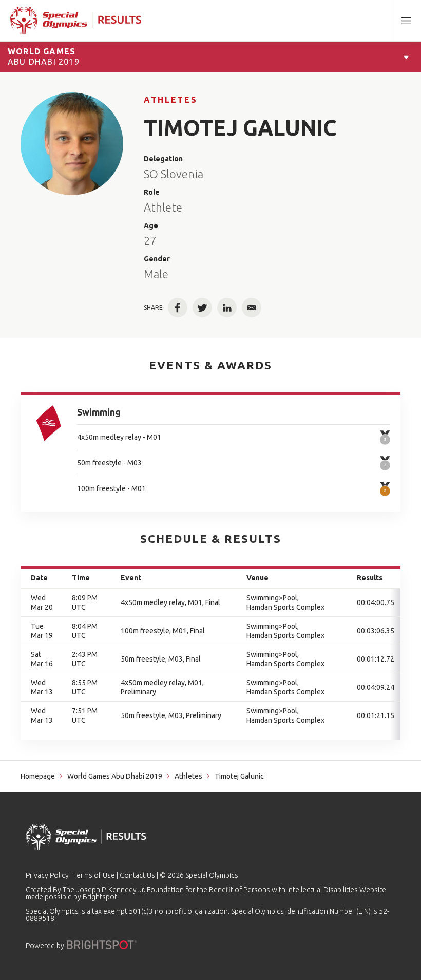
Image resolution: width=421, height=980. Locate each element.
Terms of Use (94, 875)
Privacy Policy (47, 875)
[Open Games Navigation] (406, 56)
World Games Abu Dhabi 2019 (114, 776)
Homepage (38, 776)
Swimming (99, 412)
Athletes (170, 99)
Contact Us (137, 875)
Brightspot (100, 897)
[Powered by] (102, 944)
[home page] (75, 20)
